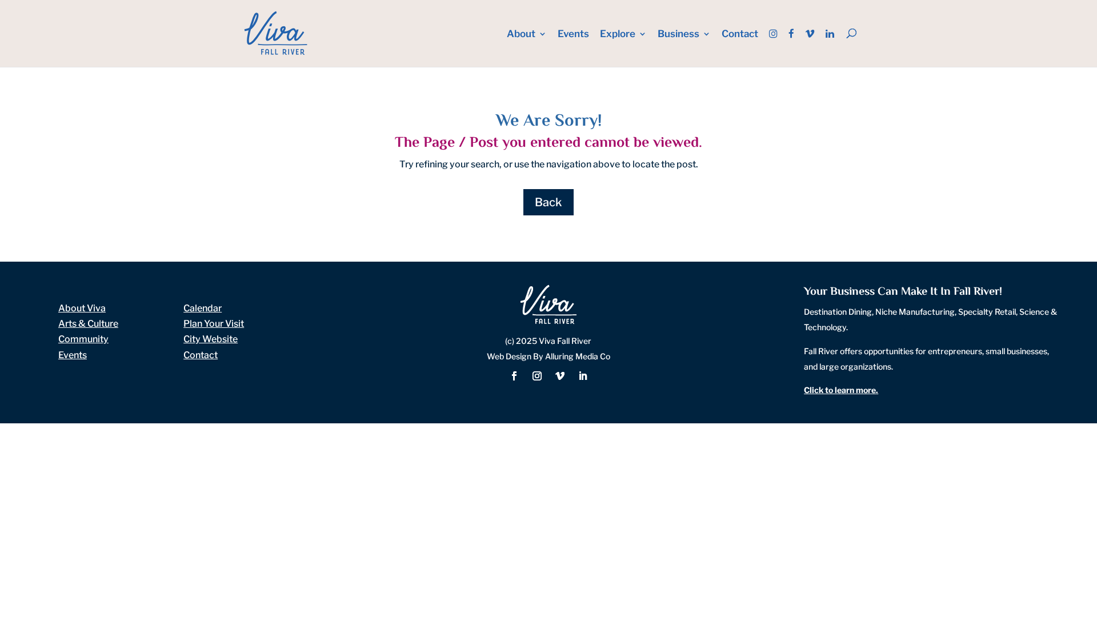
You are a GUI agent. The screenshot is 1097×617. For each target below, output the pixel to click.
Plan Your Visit (213, 323)
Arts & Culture (88, 323)
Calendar (202, 308)
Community (83, 339)
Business (678, 34)
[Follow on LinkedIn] (583, 376)
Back (548, 202)
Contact (740, 34)
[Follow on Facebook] (514, 376)
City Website (210, 339)
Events (573, 34)
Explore (617, 34)
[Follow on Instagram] (537, 376)
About (521, 34)
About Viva (82, 308)
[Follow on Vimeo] (560, 376)
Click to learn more (840, 390)
